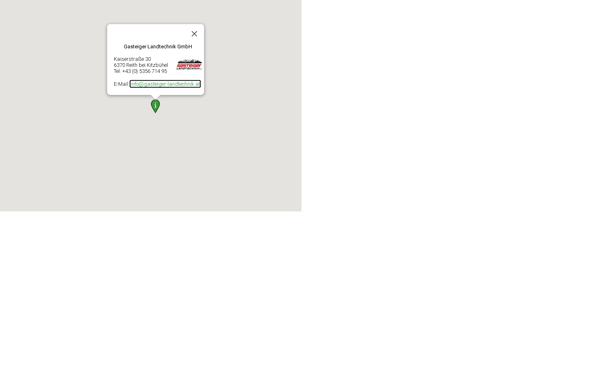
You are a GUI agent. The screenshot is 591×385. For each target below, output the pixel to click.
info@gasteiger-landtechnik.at (165, 84)
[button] (155, 106)
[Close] (194, 33)
